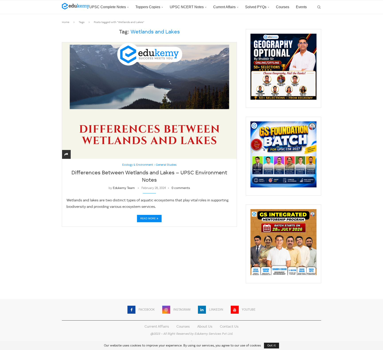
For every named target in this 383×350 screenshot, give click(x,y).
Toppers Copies (147, 7)
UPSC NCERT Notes (187, 7)
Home (65, 22)
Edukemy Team (124, 188)
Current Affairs (224, 7)
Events (301, 7)
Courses (282, 7)
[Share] (66, 155)
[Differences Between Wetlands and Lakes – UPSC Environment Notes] (149, 100)
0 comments (181, 188)
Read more (148, 218)
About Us (204, 327)
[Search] (319, 7)
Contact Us (229, 327)
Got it (271, 345)
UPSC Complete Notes (107, 7)
